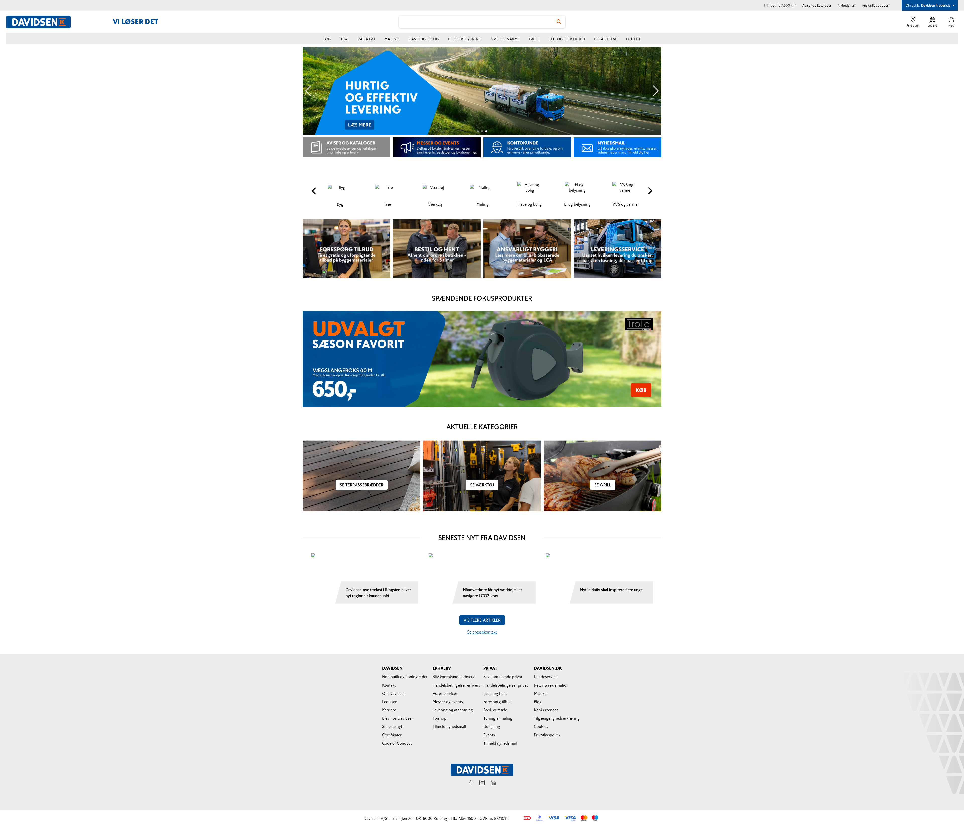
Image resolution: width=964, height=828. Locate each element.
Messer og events (448, 702)
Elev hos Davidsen (398, 718)
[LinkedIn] (493, 783)
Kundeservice (545, 677)
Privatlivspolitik (547, 735)
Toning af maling (497, 718)
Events (489, 735)
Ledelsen (389, 702)
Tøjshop (439, 718)
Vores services (445, 693)
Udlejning (491, 726)
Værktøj (366, 39)
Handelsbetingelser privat (505, 685)
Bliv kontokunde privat (502, 677)
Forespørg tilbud (497, 702)
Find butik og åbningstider (405, 677)
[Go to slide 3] (486, 131)
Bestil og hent (495, 693)
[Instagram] (482, 783)
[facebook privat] (470, 783)
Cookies (541, 726)
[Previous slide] (308, 90)
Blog (538, 702)
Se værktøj (482, 485)
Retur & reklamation (551, 685)
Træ (344, 39)
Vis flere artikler (482, 620)
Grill (534, 39)
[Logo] (41, 22)
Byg (327, 39)
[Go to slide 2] (482, 131)
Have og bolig (424, 39)
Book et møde (495, 710)
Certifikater (392, 735)
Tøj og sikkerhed (567, 39)
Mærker (541, 693)
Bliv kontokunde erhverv (454, 677)
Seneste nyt (392, 726)
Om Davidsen (394, 693)
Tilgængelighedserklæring (557, 718)
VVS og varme (505, 39)
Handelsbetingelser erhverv (456, 685)
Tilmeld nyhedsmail (449, 726)
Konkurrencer (546, 710)
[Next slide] (655, 90)
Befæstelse (605, 39)
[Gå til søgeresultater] (559, 21)
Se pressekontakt (482, 632)
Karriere (389, 710)
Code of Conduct (397, 743)
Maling (392, 39)
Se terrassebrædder (361, 485)
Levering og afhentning (453, 710)
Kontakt (389, 685)
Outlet (633, 39)
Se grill (602, 485)
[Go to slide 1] (478, 131)
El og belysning (465, 39)
